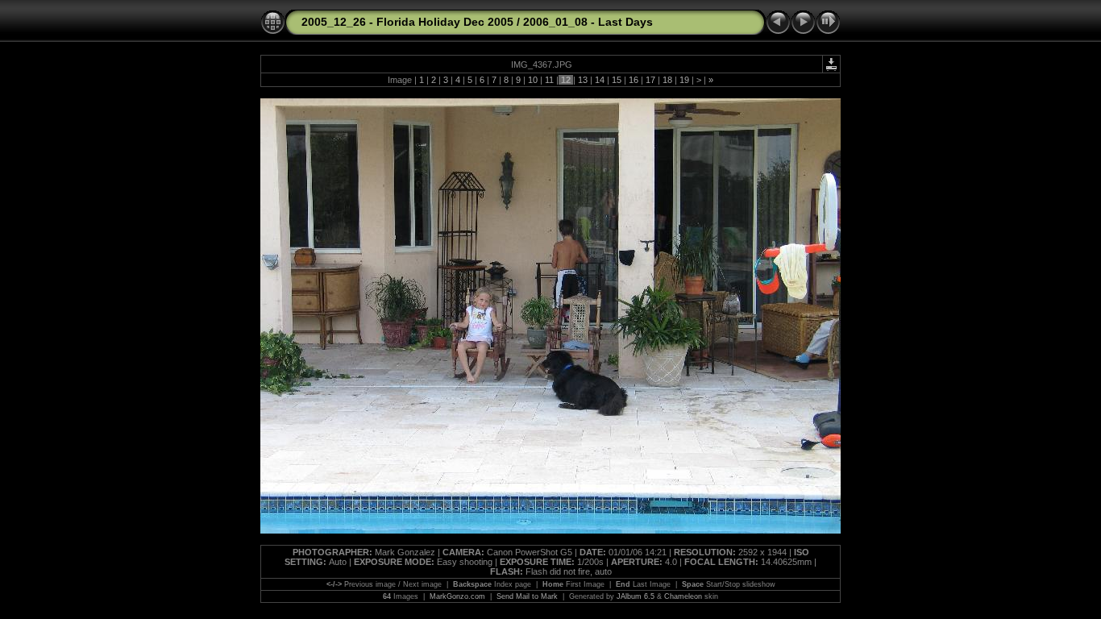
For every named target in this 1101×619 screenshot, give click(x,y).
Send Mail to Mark (527, 596)
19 (684, 80)
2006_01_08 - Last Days (588, 21)
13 (582, 80)
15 (616, 80)
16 (633, 80)
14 (599, 80)
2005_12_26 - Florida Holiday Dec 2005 (407, 21)
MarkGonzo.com (457, 596)
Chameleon (683, 596)
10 (533, 80)
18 (667, 80)
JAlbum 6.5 (635, 596)
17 (650, 80)
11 (549, 80)
